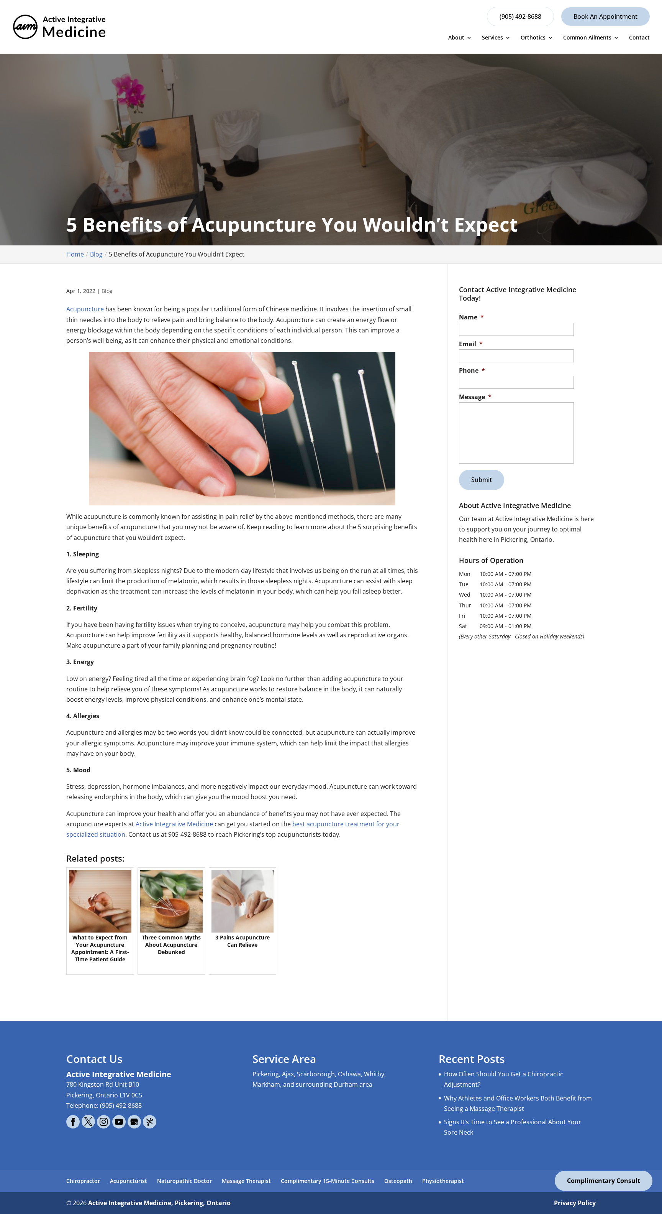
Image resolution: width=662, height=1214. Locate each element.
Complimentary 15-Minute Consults (327, 1180)
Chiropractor (83, 1180)
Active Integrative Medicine (174, 824)
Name (471, 317)
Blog (107, 290)
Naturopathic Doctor (184, 1180)
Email (471, 344)
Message (475, 397)
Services (492, 38)
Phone (472, 371)
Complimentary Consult (603, 1180)
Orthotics (533, 38)
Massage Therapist (246, 1180)
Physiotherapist (443, 1180)
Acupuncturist (128, 1180)
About (456, 38)
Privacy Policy (575, 1203)
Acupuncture (85, 309)
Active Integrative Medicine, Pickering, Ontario (159, 1203)
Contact (639, 38)
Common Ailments (587, 38)
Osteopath (398, 1180)
